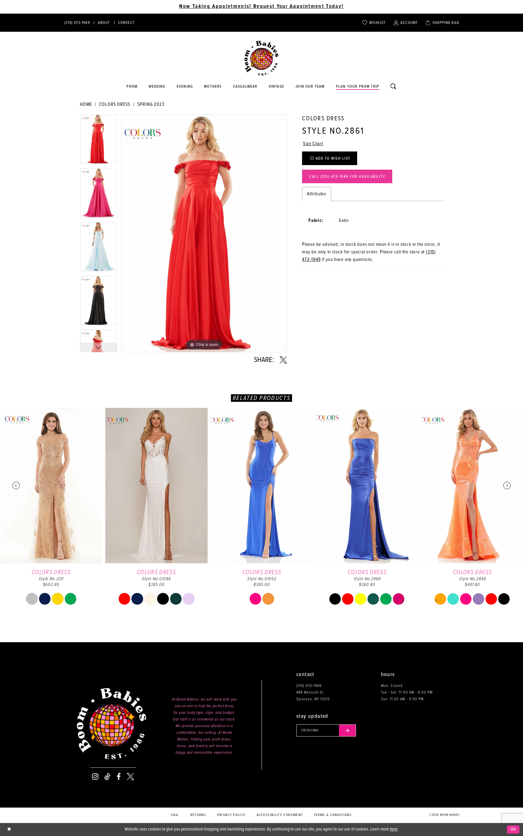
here (393, 829)
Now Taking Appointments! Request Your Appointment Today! (261, 6)
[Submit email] (347, 730)
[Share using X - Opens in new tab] (283, 360)
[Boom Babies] (261, 58)
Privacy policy (231, 815)
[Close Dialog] (9, 829)
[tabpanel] (98, 141)
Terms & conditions (333, 815)
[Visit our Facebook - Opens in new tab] (119, 777)
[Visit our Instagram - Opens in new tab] (95, 777)
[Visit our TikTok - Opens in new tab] (107, 777)
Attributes (316, 194)
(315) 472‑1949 (308, 685)
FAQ (174, 815)
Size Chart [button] (313, 144)
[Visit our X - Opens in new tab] (130, 777)
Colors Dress (115, 104)
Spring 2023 (151, 104)
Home (86, 104)
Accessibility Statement (280, 815)
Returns (198, 815)
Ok (513, 829)
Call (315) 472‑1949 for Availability (347, 176)
